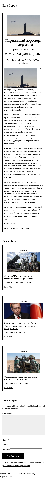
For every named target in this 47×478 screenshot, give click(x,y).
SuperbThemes (6, 477)
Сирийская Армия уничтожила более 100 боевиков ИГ (20, 378)
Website (6, 450)
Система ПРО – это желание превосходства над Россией (18, 277)
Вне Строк (9, 5)
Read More (8, 287)
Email (5, 445)
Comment (7, 414)
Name (5, 440)
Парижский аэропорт (21, 228)
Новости (8, 228)
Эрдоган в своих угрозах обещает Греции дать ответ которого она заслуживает (21, 326)
